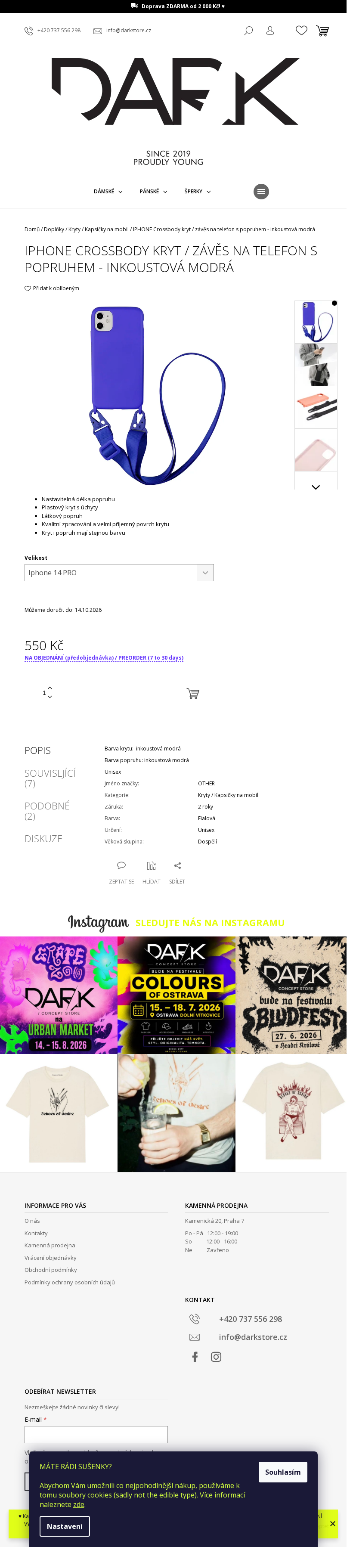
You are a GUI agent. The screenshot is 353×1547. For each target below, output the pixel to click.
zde (78, 1504)
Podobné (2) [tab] (47, 810)
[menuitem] (108, 191)
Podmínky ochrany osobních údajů (70, 1282)
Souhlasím (283, 1472)
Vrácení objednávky (51, 1258)
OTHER (206, 783)
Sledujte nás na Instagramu (210, 922)
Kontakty (36, 1233)
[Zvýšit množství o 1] (50, 688)
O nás (32, 1221)
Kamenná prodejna (50, 1245)
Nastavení (65, 1526)
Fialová (206, 818)
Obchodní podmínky (51, 1270)
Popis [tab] (38, 750)
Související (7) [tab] (50, 778)
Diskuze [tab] (43, 838)
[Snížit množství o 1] (50, 697)
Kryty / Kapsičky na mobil (228, 795)
